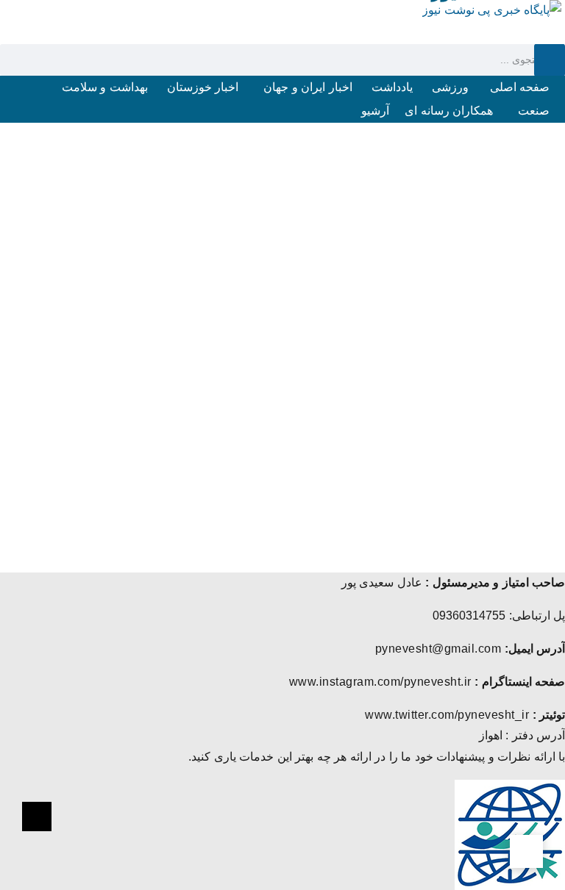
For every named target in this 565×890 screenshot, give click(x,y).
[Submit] (549, 59)
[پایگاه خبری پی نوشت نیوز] (491, 10)
